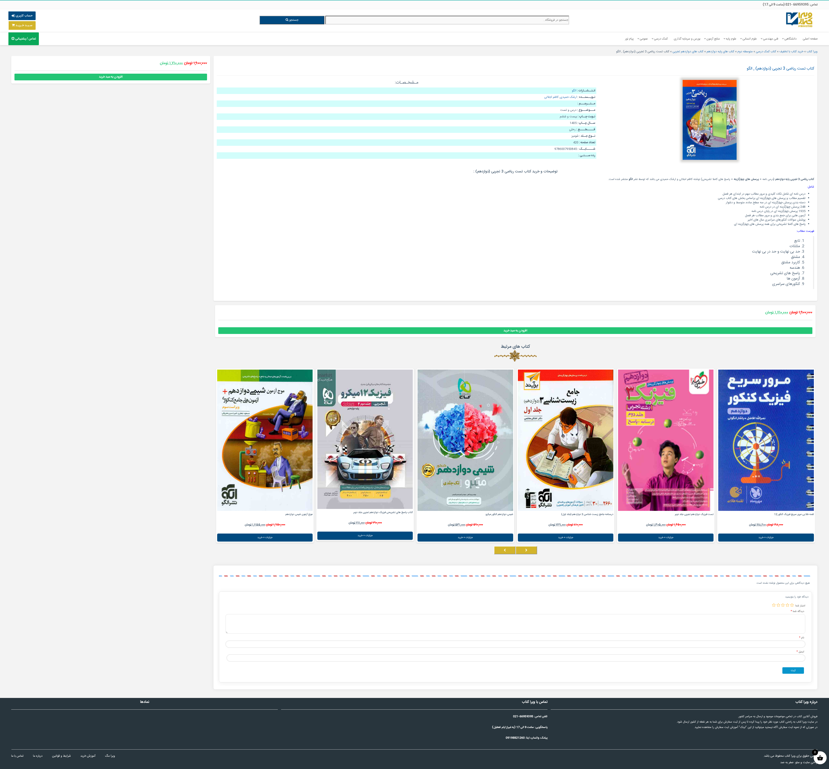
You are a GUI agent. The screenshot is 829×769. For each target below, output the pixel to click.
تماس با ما (17, 756)
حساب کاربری (23, 15)
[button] (814, 554)
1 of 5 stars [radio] (792, 605)
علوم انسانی (749, 38)
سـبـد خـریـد (23, 25)
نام (801, 637)
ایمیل (800, 651)
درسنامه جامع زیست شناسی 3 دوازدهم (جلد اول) (587, 514)
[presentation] (526, 550)
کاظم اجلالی (551, 97)
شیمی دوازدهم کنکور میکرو (499, 514)
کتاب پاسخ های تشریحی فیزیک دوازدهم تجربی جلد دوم (383, 512)
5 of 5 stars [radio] (774, 605)
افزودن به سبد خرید (515, 330)
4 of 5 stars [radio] (778, 605)
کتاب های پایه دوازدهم (720, 51)
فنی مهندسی (770, 38)
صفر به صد (787, 762)
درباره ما (38, 756)
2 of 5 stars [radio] (787, 605)
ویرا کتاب (812, 51)
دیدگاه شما (797, 611)
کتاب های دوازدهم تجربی (687, 51)
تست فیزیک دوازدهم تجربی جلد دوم (694, 514)
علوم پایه (731, 38)
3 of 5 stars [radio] (783, 605)
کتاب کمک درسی (766, 51)
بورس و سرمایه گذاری (687, 38)
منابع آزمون (713, 38)
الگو (574, 90)
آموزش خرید (87, 756)
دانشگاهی (790, 38)
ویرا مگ (110, 756)
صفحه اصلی (810, 38)
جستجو (293, 20)
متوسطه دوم (745, 51)
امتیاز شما (800, 605)
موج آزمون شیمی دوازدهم (299, 514)
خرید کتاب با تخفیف (791, 51)
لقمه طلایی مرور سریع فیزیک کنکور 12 (794, 514)
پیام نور (629, 38)
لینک (743, 727)
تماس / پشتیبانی (25, 38)
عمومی (644, 38)
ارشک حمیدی (568, 97)
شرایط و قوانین (61, 756)
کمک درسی (661, 38)
